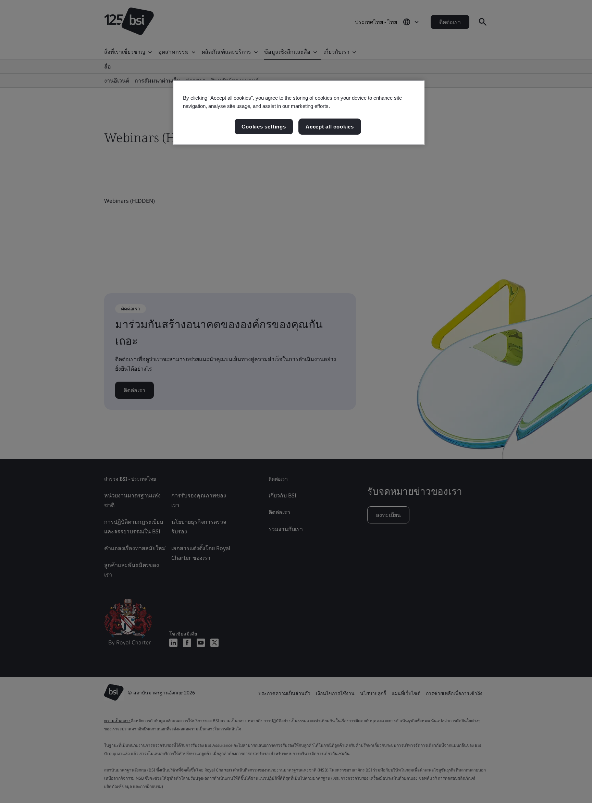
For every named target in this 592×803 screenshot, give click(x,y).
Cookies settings (264, 126)
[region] (298, 112)
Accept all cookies (330, 126)
